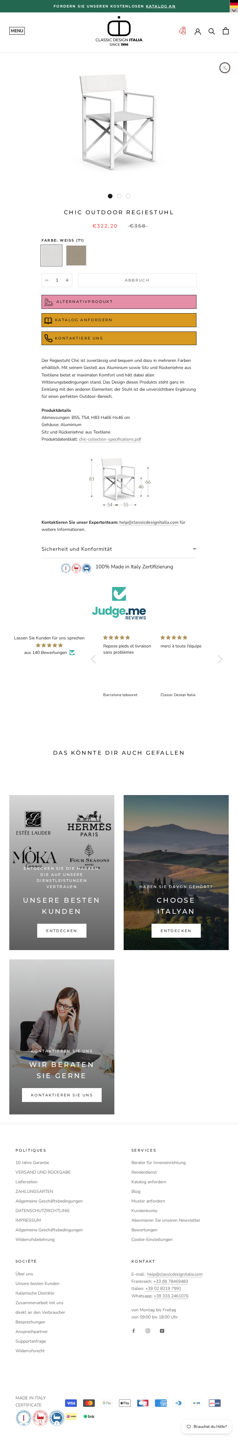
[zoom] (224, 67)
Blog (135, 1191)
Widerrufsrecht (30, 1351)
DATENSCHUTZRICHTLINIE (42, 1211)
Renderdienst (144, 1172)
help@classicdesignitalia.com (148, 522)
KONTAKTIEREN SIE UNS (62, 1095)
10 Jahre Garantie (32, 1163)
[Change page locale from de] (234, 6)
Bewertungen (144, 1230)
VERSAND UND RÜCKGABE (43, 1172)
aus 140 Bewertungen (45, 653)
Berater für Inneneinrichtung (158, 1163)
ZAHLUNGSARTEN (34, 1191)
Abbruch (137, 280)
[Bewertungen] (119, 603)
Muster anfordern (148, 1201)
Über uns (24, 1274)
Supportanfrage (30, 1341)
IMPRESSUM (28, 1220)
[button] (94, 659)
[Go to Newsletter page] (182, 31)
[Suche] (212, 31)
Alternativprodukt (84, 301)
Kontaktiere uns (79, 338)
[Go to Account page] (198, 31)
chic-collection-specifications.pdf (110, 439)
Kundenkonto (144, 1211)
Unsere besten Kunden (37, 1284)
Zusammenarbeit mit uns (39, 1303)
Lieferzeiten (26, 1182)
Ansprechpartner (31, 1332)
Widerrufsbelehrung (35, 1239)
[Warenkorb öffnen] (226, 30)
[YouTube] (162, 1330)
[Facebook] (133, 1330)
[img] (49, 645)
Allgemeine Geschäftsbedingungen (49, 1201)
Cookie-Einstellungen (152, 1239)
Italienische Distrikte (34, 1293)
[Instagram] (148, 1330)
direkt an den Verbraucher (40, 1312)
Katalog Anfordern (84, 320)
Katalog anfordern (148, 1182)
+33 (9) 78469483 (170, 1281)
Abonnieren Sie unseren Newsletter (165, 1220)
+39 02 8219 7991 (163, 1288)
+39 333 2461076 (171, 1296)
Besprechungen (30, 1322)
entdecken (61, 930)
